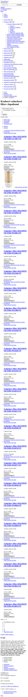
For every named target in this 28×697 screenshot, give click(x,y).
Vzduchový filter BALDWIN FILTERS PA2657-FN (15, 410)
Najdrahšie (6, 122)
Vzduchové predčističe (12, 45)
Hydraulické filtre (8, 55)
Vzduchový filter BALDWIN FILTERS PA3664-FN (15, 504)
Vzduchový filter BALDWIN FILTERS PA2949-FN (15, 427)
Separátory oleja (8, 57)
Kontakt (6, 17)
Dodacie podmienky (9, 666)
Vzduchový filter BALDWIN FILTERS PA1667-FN (15, 158)
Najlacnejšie (7, 121)
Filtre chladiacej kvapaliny (10, 67)
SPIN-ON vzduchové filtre (16, 33)
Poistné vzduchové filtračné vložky (15, 34)
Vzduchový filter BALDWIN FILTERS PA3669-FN (15, 524)
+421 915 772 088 (5, 686)
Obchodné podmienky (9, 668)
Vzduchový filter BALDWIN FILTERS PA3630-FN (15, 484)
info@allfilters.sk (14, 686)
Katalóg (6, 15)
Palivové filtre (7, 48)
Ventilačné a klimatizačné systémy (12, 82)
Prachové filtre (7, 65)
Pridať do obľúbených (9, 149)
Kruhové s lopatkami (15, 27)
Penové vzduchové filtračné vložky (15, 35)
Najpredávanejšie (8, 123)
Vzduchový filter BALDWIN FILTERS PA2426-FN (15, 350)
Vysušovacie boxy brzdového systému (13, 64)
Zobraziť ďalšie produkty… (7, 634)
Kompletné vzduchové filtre (14, 40)
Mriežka (6, 126)
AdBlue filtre (7, 59)
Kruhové (12, 26)
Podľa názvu (7, 119)
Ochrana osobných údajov (10, 691)
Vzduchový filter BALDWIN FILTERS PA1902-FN (15, 252)
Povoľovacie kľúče (8, 73)
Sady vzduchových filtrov (13, 47)
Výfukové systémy (8, 84)
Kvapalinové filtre (8, 62)
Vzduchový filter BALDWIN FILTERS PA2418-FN (15, 329)
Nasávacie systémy (8, 78)
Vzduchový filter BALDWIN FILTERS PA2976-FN (15, 447)
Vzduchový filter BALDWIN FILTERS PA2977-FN (15, 464)
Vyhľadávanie (4, 2)
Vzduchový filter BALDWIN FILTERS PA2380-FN (15, 309)
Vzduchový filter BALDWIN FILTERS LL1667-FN (15, 138)
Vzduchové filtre (8, 22)
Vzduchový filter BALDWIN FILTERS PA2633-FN (15, 390)
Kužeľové (12, 31)
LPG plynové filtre (8, 60)
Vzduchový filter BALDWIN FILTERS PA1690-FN (15, 212)
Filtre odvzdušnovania (9, 69)
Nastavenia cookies (8, 693)
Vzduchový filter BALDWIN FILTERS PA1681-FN (15, 192)
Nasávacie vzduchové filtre (13, 37)
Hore (2, 695)
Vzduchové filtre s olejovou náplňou (16, 41)
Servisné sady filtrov (9, 88)
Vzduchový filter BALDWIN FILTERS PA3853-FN (15, 585)
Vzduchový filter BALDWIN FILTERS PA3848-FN (15, 565)
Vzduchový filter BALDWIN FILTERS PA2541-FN (15, 370)
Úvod (5, 14)
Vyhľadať (19, 4)
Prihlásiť (3, 7)
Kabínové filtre (7, 50)
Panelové (12, 28)
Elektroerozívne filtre (9, 75)
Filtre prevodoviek (8, 71)
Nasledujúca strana (8, 632)
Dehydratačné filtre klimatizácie (11, 76)
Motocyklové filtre (8, 53)
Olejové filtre (7, 19)
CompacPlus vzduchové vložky (14, 38)
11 (4, 629)
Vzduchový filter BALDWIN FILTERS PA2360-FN (15, 289)
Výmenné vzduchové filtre (13, 24)
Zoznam (6, 127)
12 (4, 630)
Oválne (12, 30)
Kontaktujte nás (7, 280)
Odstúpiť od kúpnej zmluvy (10, 670)
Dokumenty (7, 664)
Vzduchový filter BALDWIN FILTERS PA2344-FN (15, 272)
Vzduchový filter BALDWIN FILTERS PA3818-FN (15, 545)
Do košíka (6, 147)
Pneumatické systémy (9, 80)
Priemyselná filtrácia (9, 86)
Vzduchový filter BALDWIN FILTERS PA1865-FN (15, 232)
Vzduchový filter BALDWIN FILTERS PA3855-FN (15, 605)
